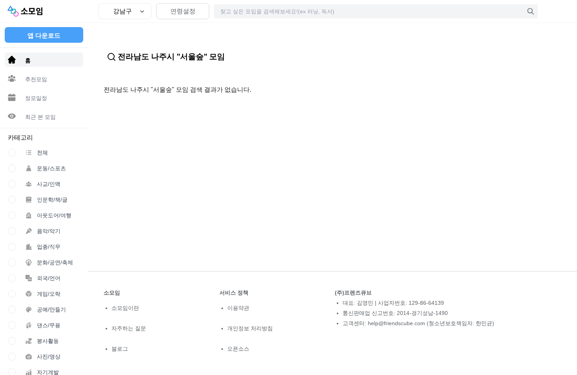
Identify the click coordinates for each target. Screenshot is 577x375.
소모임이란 (125, 308)
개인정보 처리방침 (250, 328)
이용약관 (238, 308)
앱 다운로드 (43, 35)
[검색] (531, 11)
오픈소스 (238, 349)
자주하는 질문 (128, 328)
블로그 (119, 349)
